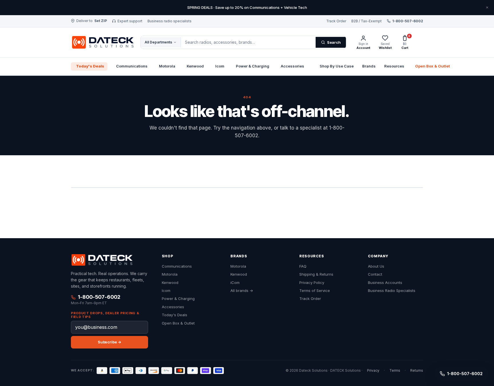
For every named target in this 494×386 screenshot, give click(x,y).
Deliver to (91, 21)
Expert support (129, 21)
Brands (369, 66)
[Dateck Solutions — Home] (102, 42)
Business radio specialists (170, 21)
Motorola (167, 66)
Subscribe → (109, 342)
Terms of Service (314, 290)
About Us (376, 266)
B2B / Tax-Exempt (366, 21)
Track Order (336, 21)
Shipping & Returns (316, 274)
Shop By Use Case (337, 66)
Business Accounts (385, 282)
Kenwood (195, 66)
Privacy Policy (311, 282)
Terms (394, 371)
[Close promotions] (487, 7)
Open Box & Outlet (432, 66)
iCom (235, 282)
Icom (219, 66)
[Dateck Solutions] (102, 260)
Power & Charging (252, 66)
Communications (132, 66)
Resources (394, 66)
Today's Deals (90, 66)
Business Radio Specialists (391, 290)
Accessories (292, 66)
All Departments (158, 42)
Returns (416, 371)
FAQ (302, 266)
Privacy (373, 371)
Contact (375, 274)
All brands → (241, 290)
